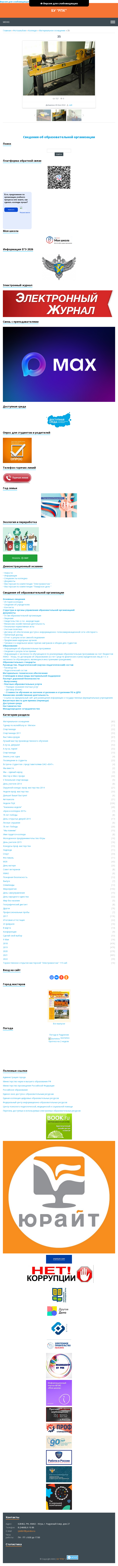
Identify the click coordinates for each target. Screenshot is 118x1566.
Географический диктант (15, 904)
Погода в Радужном (59, 1034)
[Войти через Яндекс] (61, 977)
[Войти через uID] (52, 977)
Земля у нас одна (11, 756)
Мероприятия (10, 889)
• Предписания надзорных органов (20, 640)
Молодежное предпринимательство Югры (24, 838)
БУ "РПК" (59, 10)
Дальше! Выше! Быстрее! (15, 795)
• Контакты (8, 607)
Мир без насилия (11, 900)
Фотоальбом (19, 30)
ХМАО (6, 873)
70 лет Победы (10, 826)
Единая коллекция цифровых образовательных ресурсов (31, 1098)
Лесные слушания (11, 822)
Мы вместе (8, 768)
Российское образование (15, 1089)
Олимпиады (8, 885)
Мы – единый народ (12, 772)
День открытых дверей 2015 (17, 818)
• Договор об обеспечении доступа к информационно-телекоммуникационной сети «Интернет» (50, 632)
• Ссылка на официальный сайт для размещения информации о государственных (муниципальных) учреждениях (58, 697)
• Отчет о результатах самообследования (24, 637)
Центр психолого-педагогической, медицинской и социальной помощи (38, 1106)
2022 (5, 959)
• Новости (8, 572)
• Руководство (10, 667)
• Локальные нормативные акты (18, 626)
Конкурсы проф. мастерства (17, 846)
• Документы (9, 581)
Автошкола (8, 799)
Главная (7, 30)
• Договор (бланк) (12, 689)
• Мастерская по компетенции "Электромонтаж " (27, 583)
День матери (9, 865)
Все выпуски (59, 1023)
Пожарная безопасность (15, 877)
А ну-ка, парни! (10, 748)
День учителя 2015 (12, 842)
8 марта (7, 927)
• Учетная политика (12, 629)
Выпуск (6, 881)
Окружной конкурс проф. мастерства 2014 (24, 787)
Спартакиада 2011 (12, 733)
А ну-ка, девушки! (11, 744)
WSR (5, 861)
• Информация (10, 575)
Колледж (32, 30)
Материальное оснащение (52, 30)
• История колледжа (13, 601)
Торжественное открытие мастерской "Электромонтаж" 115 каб (35, 962)
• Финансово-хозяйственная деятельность (24, 623)
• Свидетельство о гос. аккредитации (21, 621)
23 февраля (8, 924)
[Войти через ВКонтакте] (56, 977)
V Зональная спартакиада (15, 779)
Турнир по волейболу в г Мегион (19, 725)
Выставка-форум (11, 737)
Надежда (7, 850)
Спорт (6, 853)
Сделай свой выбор (12, 935)
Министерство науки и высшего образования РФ (27, 1081)
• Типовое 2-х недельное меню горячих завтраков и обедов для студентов (40, 643)
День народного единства (16, 896)
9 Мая (6, 939)
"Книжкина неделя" (12, 807)
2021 (5, 955)
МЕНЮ (6, 22)
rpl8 (70, 105)
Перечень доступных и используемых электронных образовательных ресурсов (42, 1110)
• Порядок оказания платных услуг (20, 686)
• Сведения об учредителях (16, 604)
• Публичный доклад (13, 634)
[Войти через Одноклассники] (66, 977)
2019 (5, 947)
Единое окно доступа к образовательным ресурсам (28, 1094)
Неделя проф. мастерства (15, 791)
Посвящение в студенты (15, 760)
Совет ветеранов (11, 869)
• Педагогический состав (15, 670)
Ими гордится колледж (14, 834)
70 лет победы (10, 815)
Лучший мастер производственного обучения (25, 741)
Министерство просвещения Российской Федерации (28, 1085)
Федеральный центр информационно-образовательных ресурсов (35, 1102)
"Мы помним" (9, 830)
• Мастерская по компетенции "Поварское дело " (27, 586)
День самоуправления (14, 892)
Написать (11, 209)
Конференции (9, 931)
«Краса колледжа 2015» (14, 811)
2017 (5, 916)
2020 (5, 951)
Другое (6, 908)
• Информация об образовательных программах (27, 648)
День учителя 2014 (12, 783)
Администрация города (14, 1077)
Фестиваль (8, 857)
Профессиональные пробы (16, 912)
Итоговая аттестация (14, 920)
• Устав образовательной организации (22, 615)
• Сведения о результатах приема (19, 651)
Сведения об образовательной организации (59, 137)
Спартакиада (9, 729)
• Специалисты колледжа (15, 578)
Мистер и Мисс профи (14, 776)
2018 (5, 943)
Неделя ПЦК (9, 803)
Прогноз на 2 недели (58, 1041)
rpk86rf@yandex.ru (26, 1531)
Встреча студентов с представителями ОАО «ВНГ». (28, 764)
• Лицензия (8, 618)
